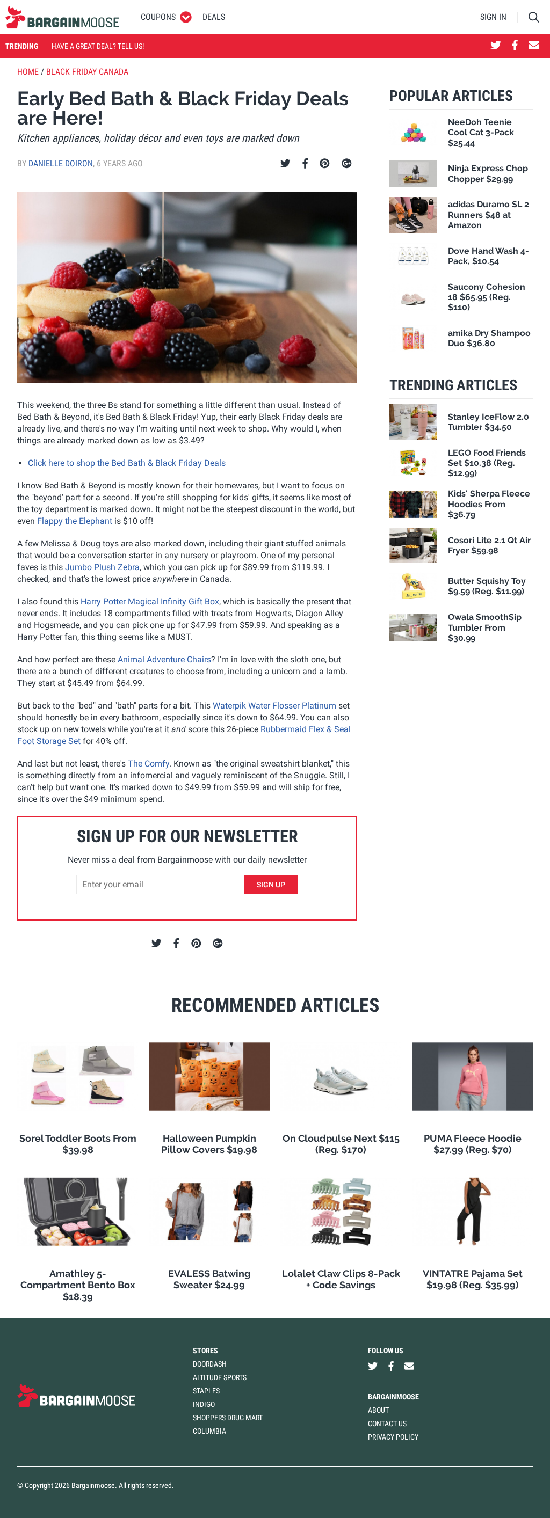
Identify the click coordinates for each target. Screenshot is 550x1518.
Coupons (158, 17)
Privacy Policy (393, 1437)
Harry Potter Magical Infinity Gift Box (150, 601)
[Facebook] (305, 163)
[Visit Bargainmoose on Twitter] (495, 46)
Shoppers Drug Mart (228, 1417)
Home (28, 72)
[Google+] (347, 163)
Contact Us (387, 1423)
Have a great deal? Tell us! (98, 46)
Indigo (204, 1404)
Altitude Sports (220, 1377)
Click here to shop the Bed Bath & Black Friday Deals (127, 463)
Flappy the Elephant (74, 521)
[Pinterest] (325, 163)
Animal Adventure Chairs (164, 659)
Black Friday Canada (87, 72)
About (378, 1410)
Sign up (271, 884)
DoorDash (210, 1364)
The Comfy (148, 763)
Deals (213, 17)
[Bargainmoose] (62, 17)
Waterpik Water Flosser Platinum (274, 705)
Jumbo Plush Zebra (102, 567)
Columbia (209, 1431)
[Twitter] (285, 163)
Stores (205, 1350)
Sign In (493, 17)
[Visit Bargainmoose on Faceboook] (514, 46)
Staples (206, 1390)
